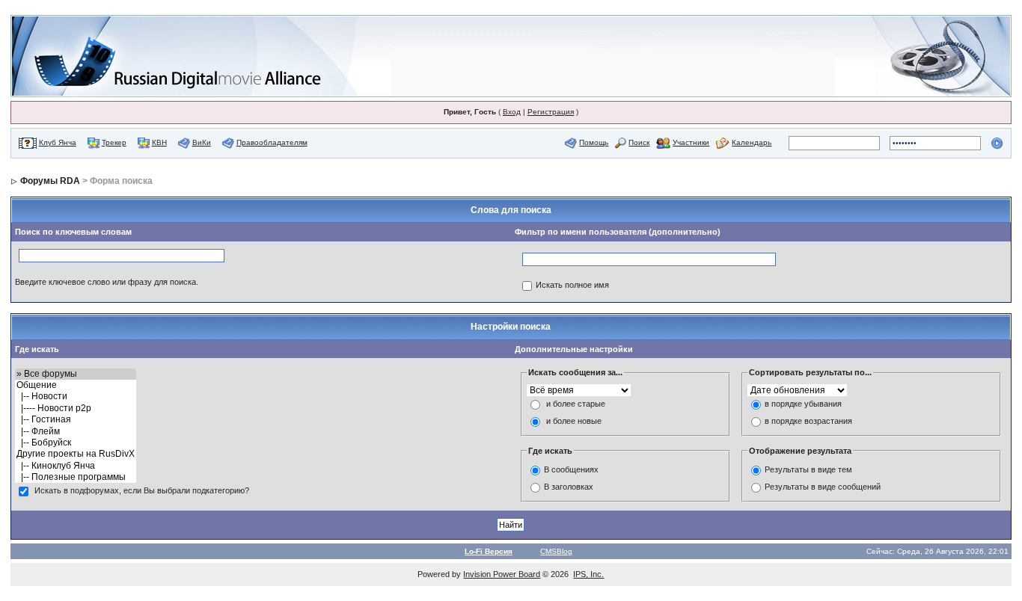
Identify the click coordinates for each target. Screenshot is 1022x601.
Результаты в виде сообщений (823, 486)
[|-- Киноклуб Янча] (75, 466)
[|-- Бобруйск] (75, 443)
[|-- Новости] (75, 396)
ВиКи (201, 142)
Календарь (751, 142)
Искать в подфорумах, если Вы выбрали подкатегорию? (141, 491)
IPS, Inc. (588, 574)
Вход (512, 112)
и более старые (575, 403)
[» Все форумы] (75, 374)
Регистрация (550, 112)
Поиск (638, 142)
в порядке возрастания (808, 420)
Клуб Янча (57, 142)
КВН (159, 142)
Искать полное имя (572, 284)
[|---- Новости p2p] (75, 408)
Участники (691, 142)
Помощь (593, 142)
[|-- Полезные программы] (75, 477)
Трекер (114, 142)
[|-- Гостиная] (75, 419)
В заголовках (568, 486)
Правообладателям (271, 142)
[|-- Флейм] (75, 431)
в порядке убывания (803, 403)
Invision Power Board (501, 574)
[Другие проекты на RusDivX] (75, 454)
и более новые (574, 420)
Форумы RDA (50, 181)
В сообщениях (571, 469)
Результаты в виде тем (808, 469)
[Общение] (75, 385)
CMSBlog (556, 551)
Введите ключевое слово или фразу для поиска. (106, 281)
